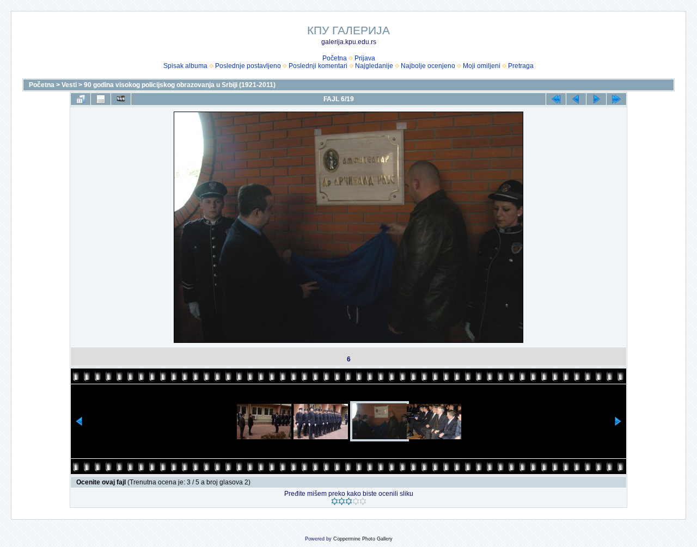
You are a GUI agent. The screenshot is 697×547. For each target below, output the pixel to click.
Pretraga (521, 66)
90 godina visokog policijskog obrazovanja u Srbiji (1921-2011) (180, 85)
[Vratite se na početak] (556, 99)
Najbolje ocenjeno (428, 66)
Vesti (69, 85)
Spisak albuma (185, 66)
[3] (348, 501)
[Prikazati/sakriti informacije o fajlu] (101, 99)
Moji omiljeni (481, 66)
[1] (334, 501)
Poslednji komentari (318, 66)
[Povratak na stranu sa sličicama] (80, 99)
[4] (355, 501)
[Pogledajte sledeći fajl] (596, 99)
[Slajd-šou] (121, 99)
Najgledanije (374, 66)
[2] (341, 501)
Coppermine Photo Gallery (363, 539)
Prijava (364, 58)
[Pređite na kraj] (616, 99)
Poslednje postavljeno (248, 66)
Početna (334, 58)
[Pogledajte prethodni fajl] (576, 99)
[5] (362, 501)
